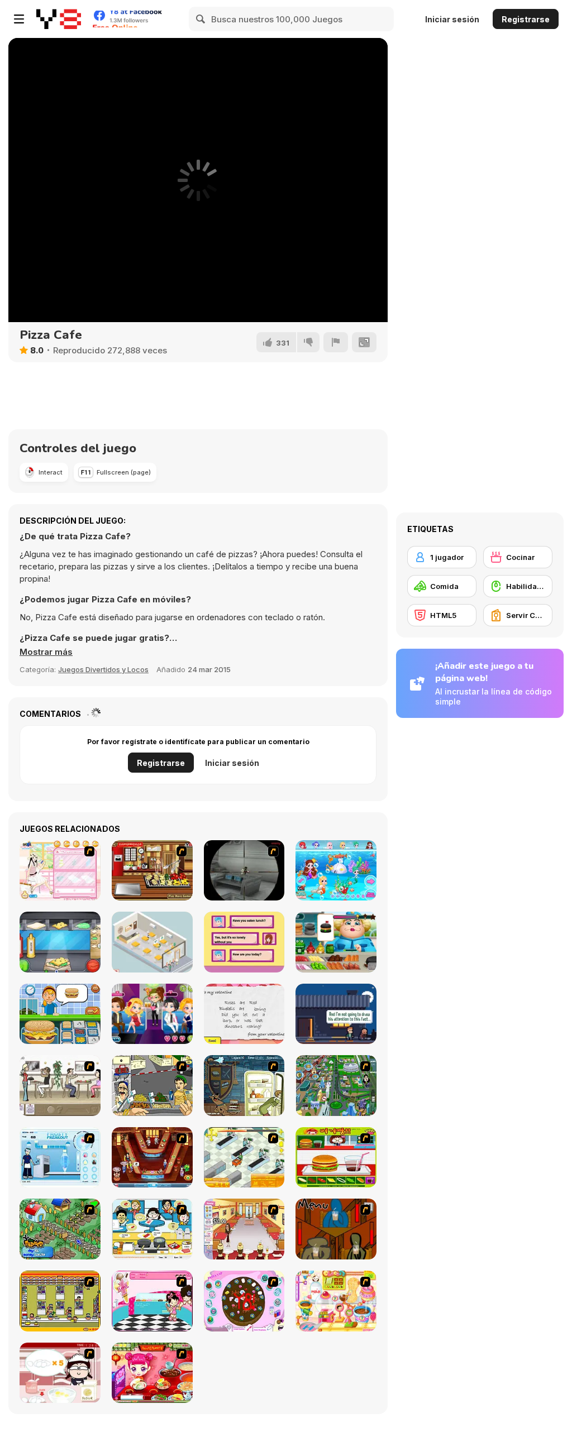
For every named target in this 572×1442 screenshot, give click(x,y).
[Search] (201, 19)
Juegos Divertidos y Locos (103, 669)
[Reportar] (335, 342)
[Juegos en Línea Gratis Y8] (59, 19)
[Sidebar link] (19, 19)
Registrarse (526, 19)
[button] (46, 652)
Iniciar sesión (452, 19)
